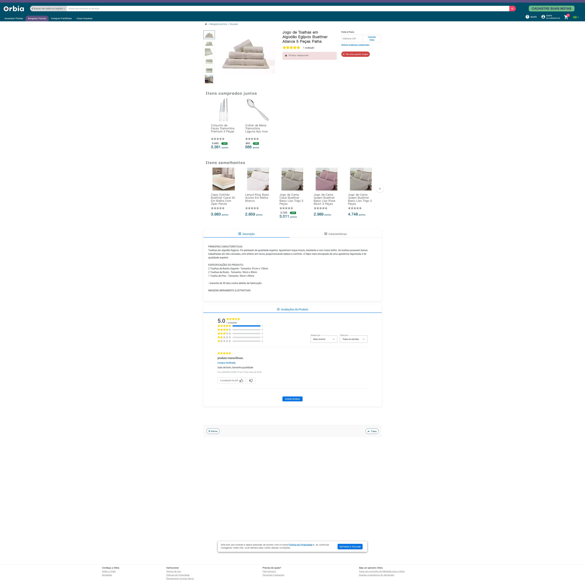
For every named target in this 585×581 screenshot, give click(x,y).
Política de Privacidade (300, 545)
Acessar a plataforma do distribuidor (376, 575)
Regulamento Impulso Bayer (180, 579)
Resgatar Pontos (37, 18)
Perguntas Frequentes (273, 575)
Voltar (214, 431)
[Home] (14, 8)
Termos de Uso (173, 572)
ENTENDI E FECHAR (350, 546)
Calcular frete (372, 38)
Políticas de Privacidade (178, 575)
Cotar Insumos (84, 18)
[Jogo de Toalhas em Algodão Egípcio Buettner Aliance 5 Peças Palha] (209, 34)
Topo (373, 431)
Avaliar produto (292, 399)
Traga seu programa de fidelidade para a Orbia (382, 572)
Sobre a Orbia (109, 572)
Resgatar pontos (218, 24)
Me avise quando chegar (356, 54)
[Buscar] (512, 8)
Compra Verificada (227, 363)
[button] (576, 17)
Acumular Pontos (14, 18)
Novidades (107, 575)
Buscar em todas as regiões (48, 8)
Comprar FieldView (61, 18)
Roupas (234, 24)
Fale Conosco (269, 572)
